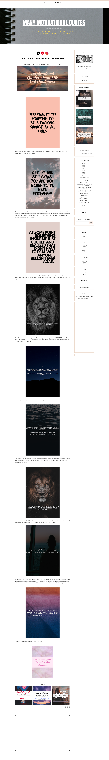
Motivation (22, 709)
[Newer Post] (15, 716)
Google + (84, 250)
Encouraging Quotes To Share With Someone (84, 98)
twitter (84, 246)
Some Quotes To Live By (85, 191)
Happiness (18, 707)
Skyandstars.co (69, 758)
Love (16, 709)
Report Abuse (84, 287)
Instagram (84, 247)
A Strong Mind (84, 117)
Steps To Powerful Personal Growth (84, 188)
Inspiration (25, 707)
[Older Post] (69, 716)
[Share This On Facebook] (65, 707)
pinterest (84, 249)
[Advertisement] (42, 736)
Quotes (46, 2)
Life (31, 707)
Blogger (87, 228)
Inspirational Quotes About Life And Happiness (84, 135)
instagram (84, 263)
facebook (84, 245)
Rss (84, 251)
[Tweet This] (67, 707)
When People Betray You (85, 190)
